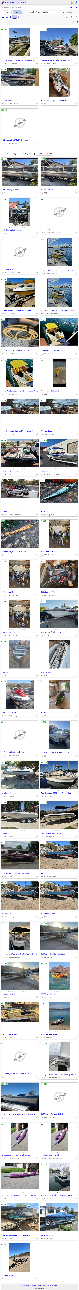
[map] (18, 17)
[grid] (11, 17)
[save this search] (76, 7)
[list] (3, 17)
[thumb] (7, 17)
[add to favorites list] (2, 63)
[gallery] (14, 17)
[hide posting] (37, 63)
